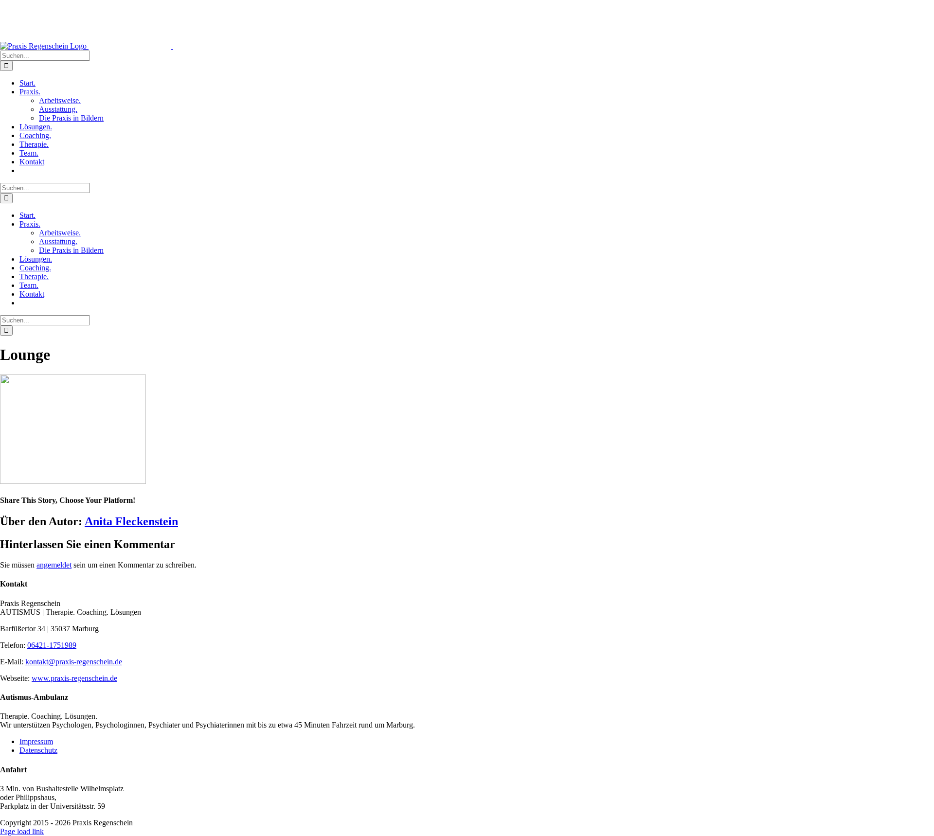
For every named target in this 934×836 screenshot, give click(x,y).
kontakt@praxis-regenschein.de (73, 662)
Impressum (36, 741)
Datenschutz (38, 750)
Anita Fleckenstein (131, 521)
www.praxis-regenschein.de (74, 678)
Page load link (22, 831)
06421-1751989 (51, 645)
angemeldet (54, 565)
